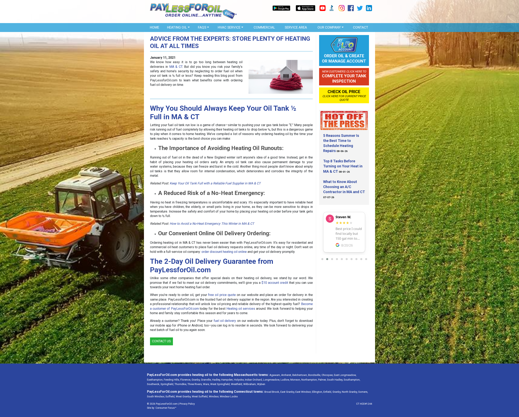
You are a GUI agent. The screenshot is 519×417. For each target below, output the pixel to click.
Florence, (185, 379)
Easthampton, (155, 379)
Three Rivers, (195, 384)
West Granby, (183, 396)
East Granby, (287, 391)
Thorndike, (181, 384)
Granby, (196, 379)
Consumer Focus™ (165, 407)
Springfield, (167, 384)
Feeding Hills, (172, 379)
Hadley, (216, 379)
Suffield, (170, 396)
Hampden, (227, 379)
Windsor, (214, 396)
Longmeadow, (271, 379)
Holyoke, (239, 379)
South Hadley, (335, 379)
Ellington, (317, 391)
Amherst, (286, 375)
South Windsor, (156, 396)
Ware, (206, 384)
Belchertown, (300, 375)
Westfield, (237, 384)
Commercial (264, 27)
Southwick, (153, 384)
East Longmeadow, (345, 375)
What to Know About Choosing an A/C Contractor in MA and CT (344, 187)
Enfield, (327, 391)
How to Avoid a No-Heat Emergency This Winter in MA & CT (212, 224)
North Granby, (350, 391)
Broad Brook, (272, 391)
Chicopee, (327, 375)
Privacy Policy (187, 403)
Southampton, (352, 379)
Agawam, (275, 375)
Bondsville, (314, 375)
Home (154, 27)
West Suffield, (200, 396)
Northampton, (309, 379)
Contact (360, 27)
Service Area (296, 27)
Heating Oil (177, 27)
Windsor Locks (229, 396)
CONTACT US (161, 341)
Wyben (261, 384)
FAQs (202, 27)
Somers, (363, 391)
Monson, (295, 379)
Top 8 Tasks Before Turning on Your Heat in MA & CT (342, 166)
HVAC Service (229, 27)
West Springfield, (220, 384)
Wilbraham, (249, 384)
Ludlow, (285, 379)
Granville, (206, 379)
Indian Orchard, (254, 379)
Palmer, (322, 379)
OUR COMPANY (329, 27)
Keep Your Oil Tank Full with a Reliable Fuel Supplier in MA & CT (215, 183)
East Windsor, (303, 391)
